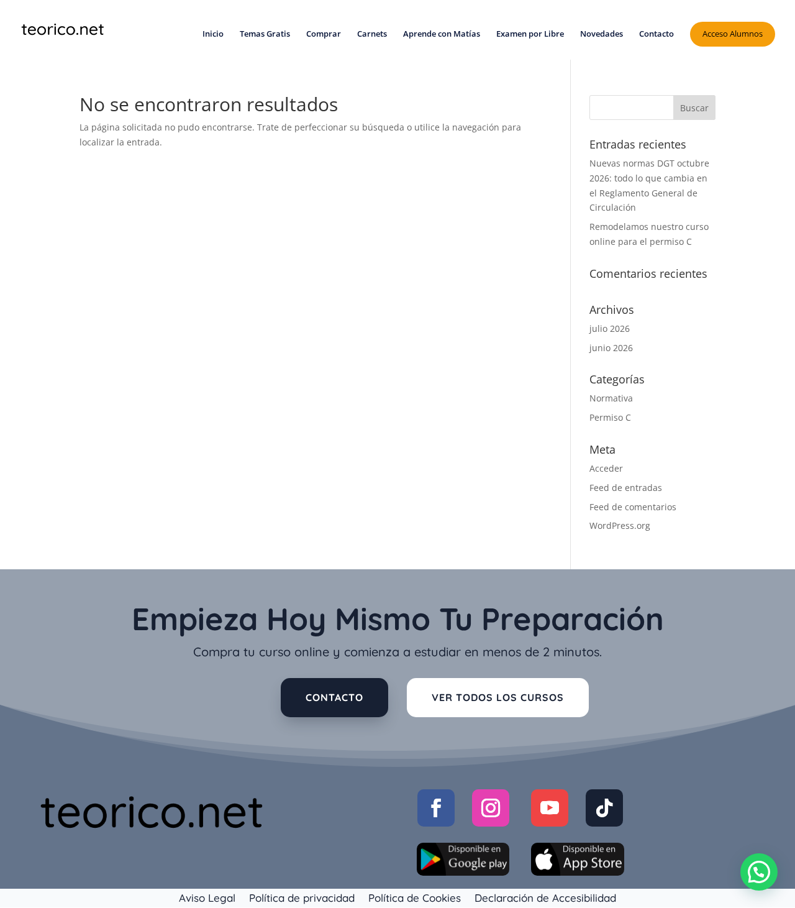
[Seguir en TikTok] (604, 808)
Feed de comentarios (632, 507)
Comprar (323, 34)
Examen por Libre (530, 34)
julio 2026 (609, 328)
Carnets (372, 34)
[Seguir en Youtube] (549, 808)
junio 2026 (611, 348)
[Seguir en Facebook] (436, 808)
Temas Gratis (265, 34)
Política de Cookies (414, 896)
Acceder (606, 468)
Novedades (601, 34)
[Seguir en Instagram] (490, 808)
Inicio (213, 34)
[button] (759, 872)
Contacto (656, 34)
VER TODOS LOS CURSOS (498, 697)
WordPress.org (619, 525)
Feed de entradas (625, 487)
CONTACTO (334, 697)
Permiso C (610, 417)
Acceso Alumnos (732, 33)
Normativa (611, 398)
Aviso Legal (207, 896)
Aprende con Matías (441, 34)
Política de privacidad (302, 896)
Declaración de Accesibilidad (545, 896)
